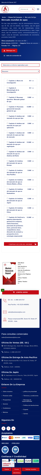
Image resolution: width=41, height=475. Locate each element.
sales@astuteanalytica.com (16, 312)
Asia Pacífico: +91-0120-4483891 (18, 304)
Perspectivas (6, 400)
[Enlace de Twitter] (8, 428)
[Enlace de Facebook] (3, 428)
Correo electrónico (16, 471)
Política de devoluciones (31, 405)
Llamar (7, 469)
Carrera (25, 413)
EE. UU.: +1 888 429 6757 (16, 300)
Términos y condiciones (30, 395)
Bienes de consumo (15, 17)
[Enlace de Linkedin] (13, 428)
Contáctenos (6, 408)
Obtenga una (10, 50)
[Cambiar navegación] (38, 10)
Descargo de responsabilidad (27, 400)
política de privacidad (30, 391)
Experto (25, 409)
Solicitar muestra (30, 469)
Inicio (4, 17)
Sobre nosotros (7, 391)
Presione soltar (7, 395)
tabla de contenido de (13, 55)
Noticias (5, 412)
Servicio (5, 404)
